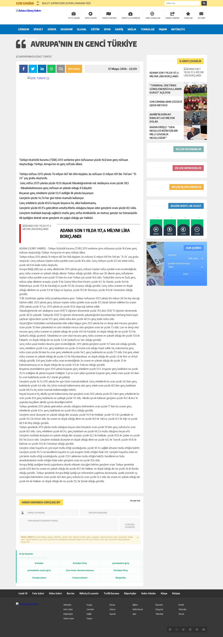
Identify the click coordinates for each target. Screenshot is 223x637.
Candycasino (39, 577)
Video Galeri (55, 593)
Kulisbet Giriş (80, 563)
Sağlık (89, 614)
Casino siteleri (80, 577)
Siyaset (113, 614)
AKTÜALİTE (178, 29)
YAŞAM (163, 29)
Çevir (185, 274)
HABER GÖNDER (172, 18)
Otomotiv (182, 609)
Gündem (90, 609)
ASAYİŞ (119, 29)
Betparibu (121, 577)
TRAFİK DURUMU (109, 18)
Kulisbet (39, 563)
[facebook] (170, 629)
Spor (134, 614)
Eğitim (135, 604)
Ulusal (181, 614)
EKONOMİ (66, 29)
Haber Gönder (148, 593)
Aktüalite (67, 604)
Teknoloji (159, 614)
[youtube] (203, 629)
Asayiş (89, 604)
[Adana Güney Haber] (37, 15)
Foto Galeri (38, 593)
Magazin (159, 609)
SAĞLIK (131, 29)
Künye (164, 593)
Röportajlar (130, 593)
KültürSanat (138, 609)
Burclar (71, 593)
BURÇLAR (188, 18)
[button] (38, 2)
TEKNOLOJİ (147, 29)
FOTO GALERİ (74, 18)
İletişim (176, 593)
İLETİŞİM (201, 18)
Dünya (112, 604)
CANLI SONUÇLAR (152, 18)
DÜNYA (52, 29)
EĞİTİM (95, 29)
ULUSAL (82, 29)
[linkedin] (197, 629)
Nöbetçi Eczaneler (89, 593)
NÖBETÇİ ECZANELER (131, 18)
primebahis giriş (120, 563)
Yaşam (89, 618)
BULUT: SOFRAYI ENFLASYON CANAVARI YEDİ (66, 3)
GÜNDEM (23, 29)
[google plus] (190, 629)
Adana (112, 609)
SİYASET (38, 29)
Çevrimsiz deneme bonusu (80, 570)
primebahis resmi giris (39, 570)
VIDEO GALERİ (91, 18)
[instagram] (177, 629)
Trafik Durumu (111, 593)
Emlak (181, 604)
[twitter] (183, 629)
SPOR (107, 29)
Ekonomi (159, 604)
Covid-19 (22, 593)
